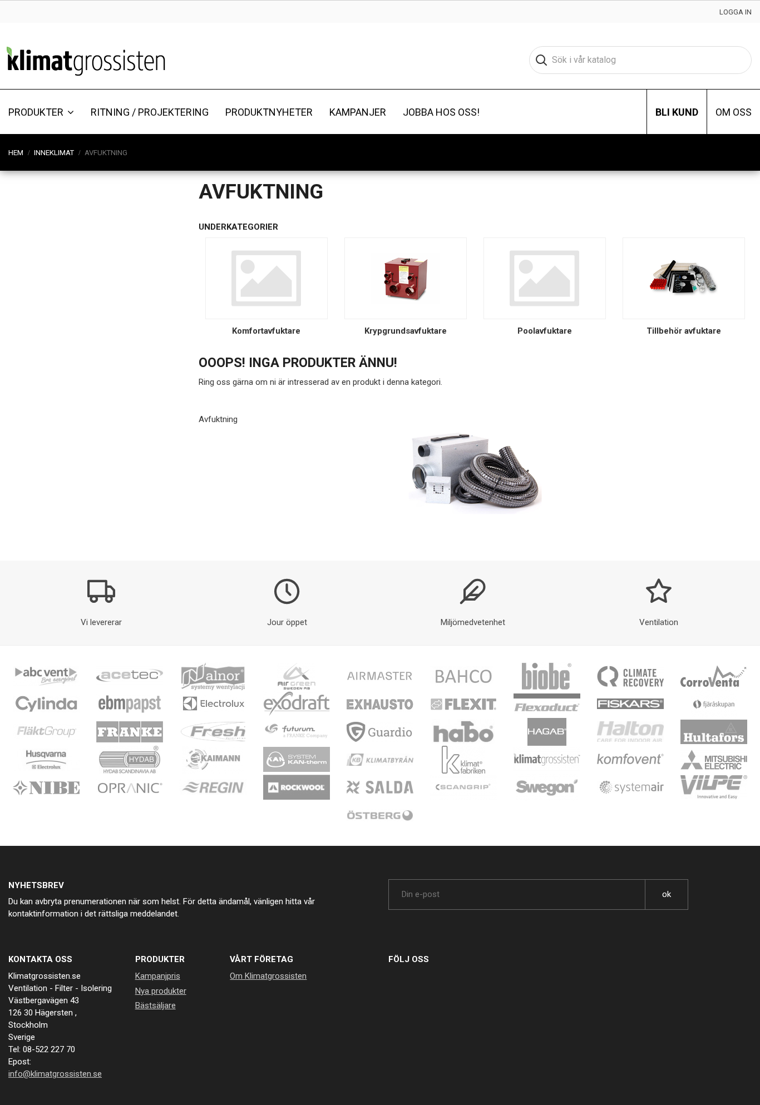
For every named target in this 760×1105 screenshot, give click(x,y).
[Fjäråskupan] (713, 703)
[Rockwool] (296, 787)
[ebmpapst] (129, 703)
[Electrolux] (213, 703)
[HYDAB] (129, 759)
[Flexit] (463, 703)
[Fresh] (213, 731)
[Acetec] (129, 676)
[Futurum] (296, 731)
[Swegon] (547, 787)
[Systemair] (630, 787)
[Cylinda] (46, 703)
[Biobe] (547, 676)
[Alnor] (213, 676)
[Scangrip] (463, 787)
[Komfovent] (630, 759)
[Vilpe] (713, 787)
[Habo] (463, 731)
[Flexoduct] (547, 703)
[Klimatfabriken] (463, 759)
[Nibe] (46, 787)
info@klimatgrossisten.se (55, 1074)
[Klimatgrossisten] (547, 759)
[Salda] (380, 787)
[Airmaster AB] (380, 676)
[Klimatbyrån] (380, 759)
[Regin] (213, 787)
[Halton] (630, 731)
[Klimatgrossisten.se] (86, 60)
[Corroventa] (713, 676)
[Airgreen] (296, 676)
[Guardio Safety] (380, 731)
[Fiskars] (630, 703)
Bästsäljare (155, 1005)
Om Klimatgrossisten (268, 976)
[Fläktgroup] (46, 731)
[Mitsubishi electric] (713, 759)
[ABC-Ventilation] (46, 676)
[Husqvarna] (46, 759)
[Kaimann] (213, 759)
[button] (41, 112)
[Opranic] (129, 787)
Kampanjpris (157, 976)
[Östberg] (380, 815)
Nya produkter (160, 991)
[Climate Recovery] (630, 676)
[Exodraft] (296, 703)
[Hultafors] (713, 731)
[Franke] (129, 731)
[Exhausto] (380, 703)
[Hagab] (547, 731)
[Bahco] (463, 676)
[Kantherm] (296, 759)
